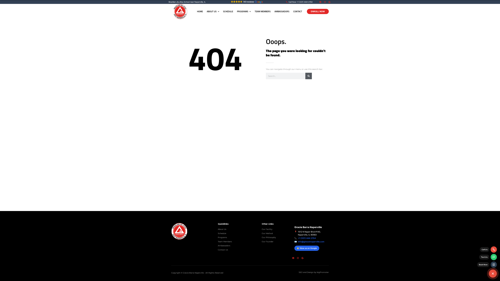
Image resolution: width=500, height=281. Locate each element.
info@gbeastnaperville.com (311, 241)
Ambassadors (281, 11)
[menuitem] (488, 249)
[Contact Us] (493, 274)
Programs (242, 11)
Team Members (263, 11)
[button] (247, 2)
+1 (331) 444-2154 (307, 238)
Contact (297, 11)
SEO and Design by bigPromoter (314, 272)
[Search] (308, 76)
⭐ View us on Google (307, 248)
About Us (212, 11)
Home (200, 11)
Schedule (228, 11)
